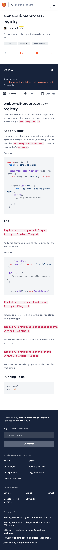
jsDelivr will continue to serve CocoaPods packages (24, 531)
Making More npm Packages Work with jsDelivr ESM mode (27, 524)
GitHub (7, 493)
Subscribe (29, 443)
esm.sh (51, 493)
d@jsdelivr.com (36, 472)
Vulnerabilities (40, 43)
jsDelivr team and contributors (34, 417)
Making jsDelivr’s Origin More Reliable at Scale (27, 517)
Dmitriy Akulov (23, 420)
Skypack (30, 499)
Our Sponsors (10, 472)
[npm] (36, 53)
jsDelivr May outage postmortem (20, 542)
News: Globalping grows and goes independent (27, 537)
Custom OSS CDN (12, 478)
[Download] (51, 53)
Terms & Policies (37, 466)
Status (32, 460)
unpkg (29, 493)
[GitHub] (21, 53)
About (7, 460)
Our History (9, 466)
